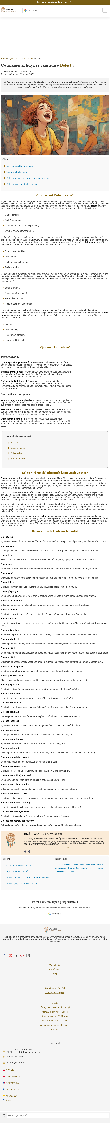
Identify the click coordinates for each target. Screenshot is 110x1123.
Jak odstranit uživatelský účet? (54, 1025)
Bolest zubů (16, 453)
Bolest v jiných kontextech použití (22, 184)
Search (4, 1115)
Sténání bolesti (17, 448)
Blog (54, 974)
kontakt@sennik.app (16, 1062)
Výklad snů (14, 59)
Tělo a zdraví (27, 59)
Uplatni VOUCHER (54, 992)
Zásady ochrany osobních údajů (54, 1007)
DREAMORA (12, 1083)
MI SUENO (11, 1096)
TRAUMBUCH (13, 1077)
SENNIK (10, 1070)
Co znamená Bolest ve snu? (19, 166)
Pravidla (55, 1003)
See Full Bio (66, 848)
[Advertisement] (55, 37)
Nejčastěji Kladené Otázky (54, 1021)
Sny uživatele (54, 969)
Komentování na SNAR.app (54, 1016)
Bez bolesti (15, 443)
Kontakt (54, 1029)
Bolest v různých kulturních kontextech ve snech (29, 178)
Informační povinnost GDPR (54, 1012)
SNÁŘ (9, 1100)
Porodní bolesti (17, 459)
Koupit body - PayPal (55, 988)
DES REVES (12, 1089)
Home (4, 59)
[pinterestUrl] (29, 851)
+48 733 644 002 (15, 1057)
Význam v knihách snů (17, 172)
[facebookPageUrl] (25, 851)
